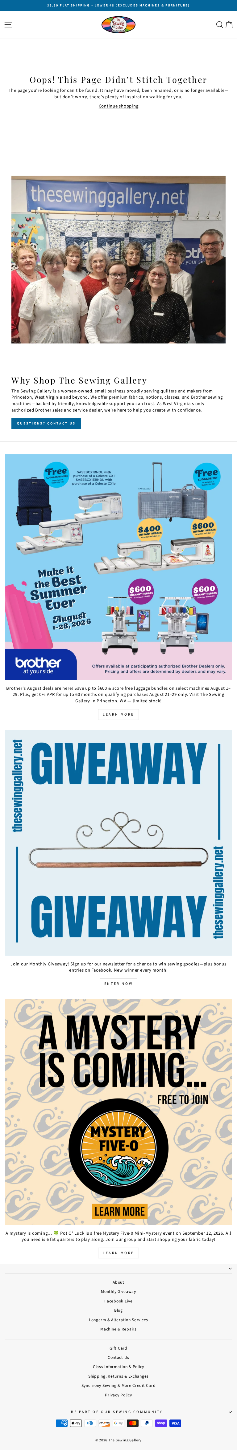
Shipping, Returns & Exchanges (118, 1376)
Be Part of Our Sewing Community (117, 1412)
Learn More (118, 714)
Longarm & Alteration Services (118, 1320)
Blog (118, 1310)
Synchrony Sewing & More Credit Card (118, 1385)
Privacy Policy (118, 1395)
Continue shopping (119, 106)
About (118, 1282)
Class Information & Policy (118, 1367)
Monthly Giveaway (118, 1291)
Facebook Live (118, 1301)
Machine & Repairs (118, 1329)
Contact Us (118, 1357)
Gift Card (118, 1348)
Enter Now (118, 983)
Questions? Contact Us (46, 423)
